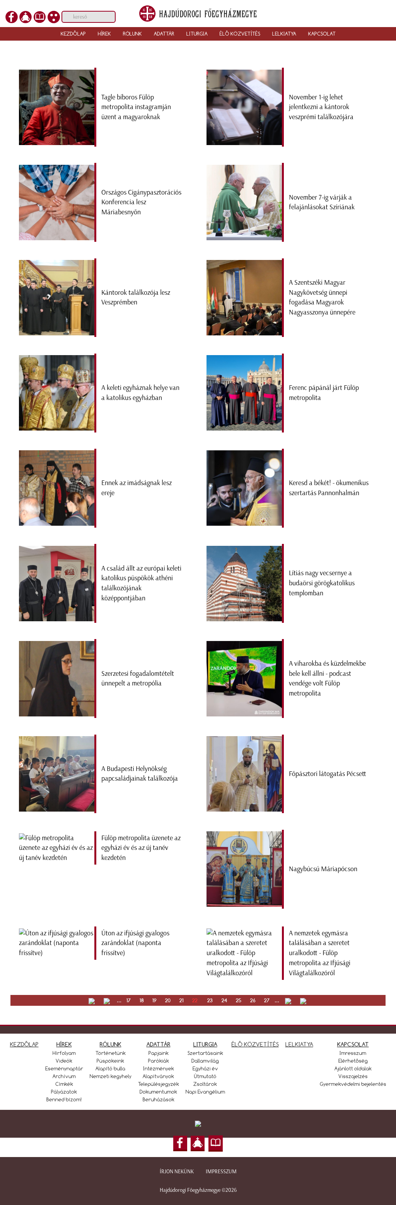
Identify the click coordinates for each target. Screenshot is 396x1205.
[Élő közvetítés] (25, 16)
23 (210, 1000)
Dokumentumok (158, 1092)
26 (253, 1000)
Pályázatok (64, 1092)
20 (168, 1000)
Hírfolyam (64, 1053)
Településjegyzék (158, 1084)
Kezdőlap (73, 34)
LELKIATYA (299, 1044)
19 (154, 1000)
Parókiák (158, 1061)
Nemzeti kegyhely (110, 1076)
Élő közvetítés (240, 34)
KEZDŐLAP (24, 1044)
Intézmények (158, 1068)
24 (224, 1000)
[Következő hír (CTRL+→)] (376, 495)
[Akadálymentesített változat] (54, 16)
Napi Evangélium (205, 1092)
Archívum (64, 1076)
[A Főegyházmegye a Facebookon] (11, 16)
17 (128, 1000)
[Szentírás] (39, 16)
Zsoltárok (205, 1084)
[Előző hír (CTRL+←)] (19, 495)
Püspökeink (110, 1061)
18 (142, 1000)
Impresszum (221, 1171)
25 (238, 1000)
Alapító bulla (110, 1068)
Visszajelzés (353, 1076)
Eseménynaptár (64, 1068)
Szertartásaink (205, 1053)
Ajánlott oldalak (353, 1068)
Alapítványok (158, 1076)
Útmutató (205, 1076)
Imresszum (353, 1053)
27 (267, 1000)
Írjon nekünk (177, 1171)
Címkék (64, 1084)
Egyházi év (205, 1068)
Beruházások (158, 1099)
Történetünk (111, 1053)
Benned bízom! (64, 1099)
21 (181, 1000)
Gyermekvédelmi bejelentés (353, 1084)
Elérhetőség (353, 1061)
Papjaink (158, 1053)
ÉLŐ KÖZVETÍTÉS (255, 1044)
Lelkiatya (284, 34)
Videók (64, 1061)
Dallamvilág (205, 1061)
